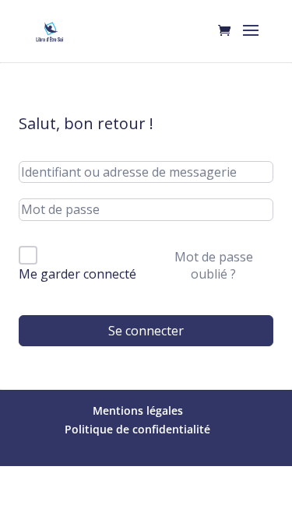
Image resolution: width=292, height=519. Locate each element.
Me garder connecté (77, 273)
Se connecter (146, 330)
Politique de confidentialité (137, 429)
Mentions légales (138, 410)
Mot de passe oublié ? (213, 265)
